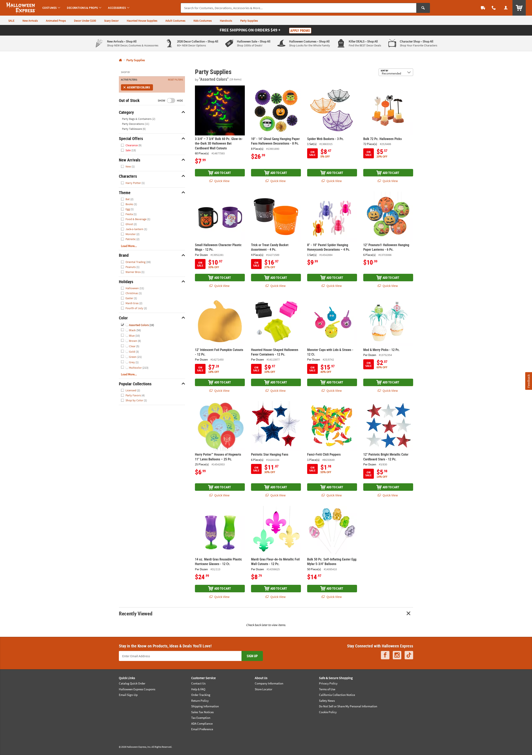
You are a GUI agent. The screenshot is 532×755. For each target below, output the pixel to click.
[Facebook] (385, 655)
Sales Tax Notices (202, 712)
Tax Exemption (200, 718)
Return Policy (200, 701)
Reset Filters (175, 79)
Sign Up (252, 656)
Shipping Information (205, 706)
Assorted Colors (138, 87)
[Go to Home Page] (120, 60)
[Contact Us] (493, 8)
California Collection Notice (337, 695)
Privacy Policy (328, 683)
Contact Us (198, 683)
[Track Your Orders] (483, 8)
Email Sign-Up (128, 695)
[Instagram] (397, 655)
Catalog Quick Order (132, 683)
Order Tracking (200, 695)
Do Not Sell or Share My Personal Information (348, 706)
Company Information (269, 683)
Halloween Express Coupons (137, 689)
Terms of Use (327, 689)
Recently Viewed (135, 613)
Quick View (221, 181)
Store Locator (263, 689)
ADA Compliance (202, 723)
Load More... (129, 246)
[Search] (423, 8)
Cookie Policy (328, 712)
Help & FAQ (198, 689)
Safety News (327, 701)
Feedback (528, 381)
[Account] (505, 8)
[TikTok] (409, 655)
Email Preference (202, 729)
